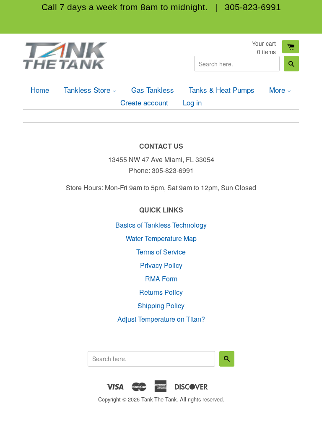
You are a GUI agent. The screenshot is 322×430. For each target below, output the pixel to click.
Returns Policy (161, 292)
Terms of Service (161, 252)
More (278, 89)
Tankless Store (88, 89)
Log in (192, 102)
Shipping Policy (161, 305)
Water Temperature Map (161, 238)
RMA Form (161, 278)
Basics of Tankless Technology (161, 225)
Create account (144, 102)
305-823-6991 (253, 7)
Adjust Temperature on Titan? (161, 319)
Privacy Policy (161, 265)
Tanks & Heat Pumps (221, 89)
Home (40, 89)
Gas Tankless (152, 89)
